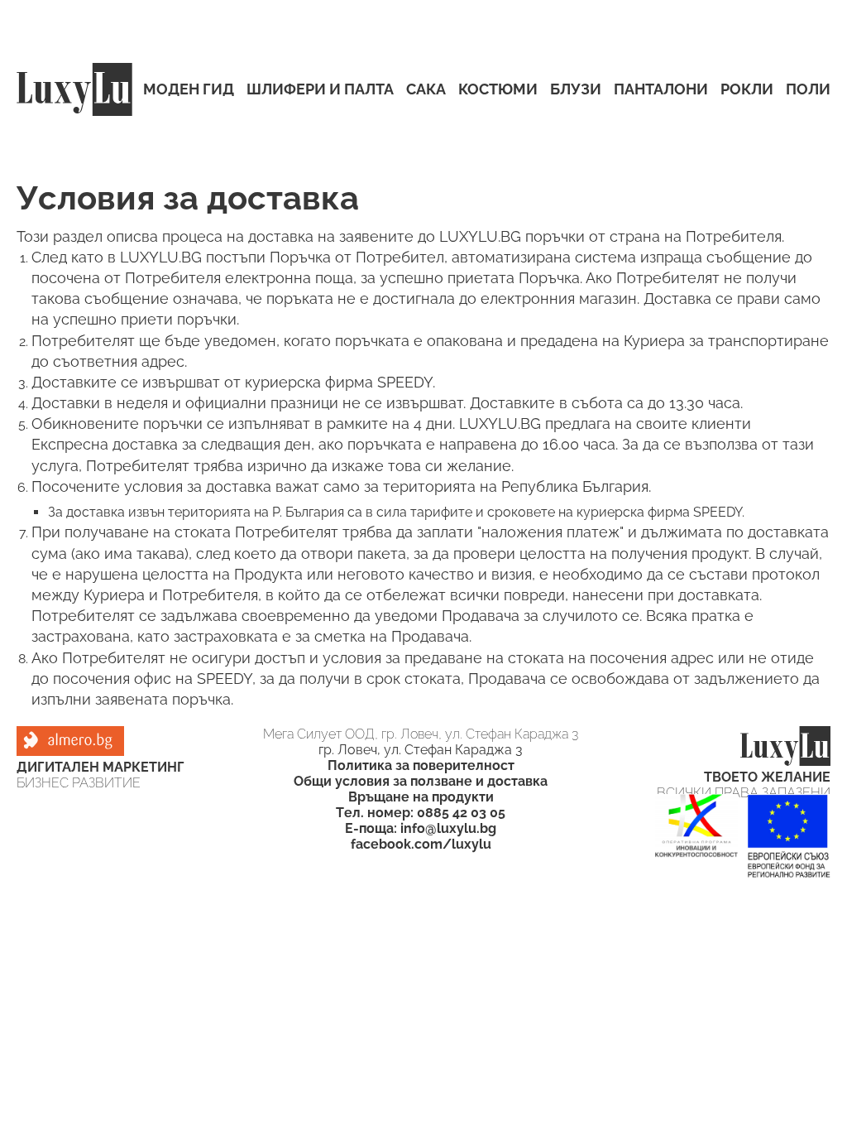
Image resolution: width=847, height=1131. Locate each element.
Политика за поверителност (421, 765)
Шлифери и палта (320, 90)
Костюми (498, 90)
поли (808, 90)
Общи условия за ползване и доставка (421, 781)
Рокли (746, 90)
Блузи (575, 90)
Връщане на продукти (421, 797)
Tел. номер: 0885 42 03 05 (420, 813)
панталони (661, 90)
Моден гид (188, 90)
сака (426, 90)
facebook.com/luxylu (421, 844)
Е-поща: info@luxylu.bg (420, 828)
